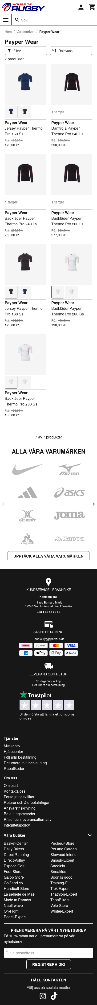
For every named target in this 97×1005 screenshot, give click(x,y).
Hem (8, 31)
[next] (93, 504)
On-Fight (11, 911)
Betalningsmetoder (19, 813)
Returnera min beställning (25, 762)
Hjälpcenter (13, 751)
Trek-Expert (59, 888)
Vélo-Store (59, 905)
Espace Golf (14, 866)
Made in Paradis (17, 899)
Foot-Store (12, 871)
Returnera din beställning (48, 685)
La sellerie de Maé (19, 894)
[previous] (3, 504)
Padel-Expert (15, 916)
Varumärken (25, 31)
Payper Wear (16, 122)
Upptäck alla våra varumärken (48, 556)
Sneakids (58, 871)
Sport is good (61, 877)
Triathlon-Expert (63, 894)
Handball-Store (16, 888)
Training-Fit (59, 882)
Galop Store (14, 877)
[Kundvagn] (92, 7)
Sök (24, 20)
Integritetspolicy (17, 825)
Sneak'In (57, 866)
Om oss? (11, 785)
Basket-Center (16, 843)
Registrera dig (48, 964)
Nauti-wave (13, 905)
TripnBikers (59, 899)
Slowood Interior (64, 854)
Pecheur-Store (62, 843)
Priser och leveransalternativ (27, 819)
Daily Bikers (14, 849)
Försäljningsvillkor (19, 796)
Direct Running (16, 854)
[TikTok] (54, 996)
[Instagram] (43, 996)
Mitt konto (12, 746)
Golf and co (13, 882)
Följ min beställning (20, 757)
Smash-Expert (62, 860)
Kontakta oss (48, 597)
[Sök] (17, 19)
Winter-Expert (61, 911)
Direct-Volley (14, 860)
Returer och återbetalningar (26, 802)
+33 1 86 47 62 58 (48, 612)
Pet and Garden (63, 849)
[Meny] (5, 20)
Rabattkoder (14, 768)
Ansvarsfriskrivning (20, 808)
